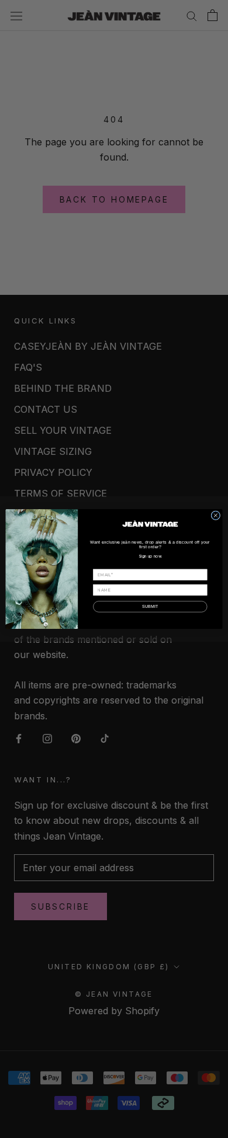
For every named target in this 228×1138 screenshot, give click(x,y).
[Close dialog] (216, 515)
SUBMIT (150, 606)
